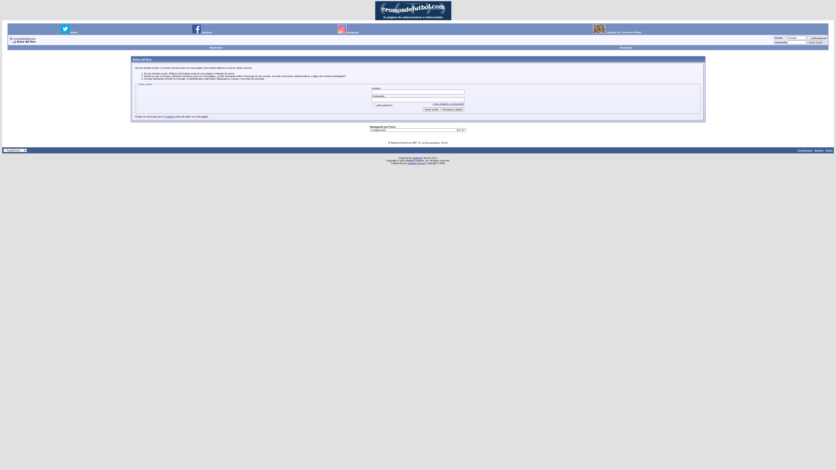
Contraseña (780, 42)
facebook (207, 32)
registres (169, 116)
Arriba (829, 150)
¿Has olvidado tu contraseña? (448, 104)
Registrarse (215, 47)
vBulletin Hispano (417, 163)
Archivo (818, 150)
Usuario (778, 38)
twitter (74, 32)
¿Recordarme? (819, 38)
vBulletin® (417, 158)
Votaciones (626, 47)
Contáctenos (804, 150)
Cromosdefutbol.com (24, 38)
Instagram (353, 32)
